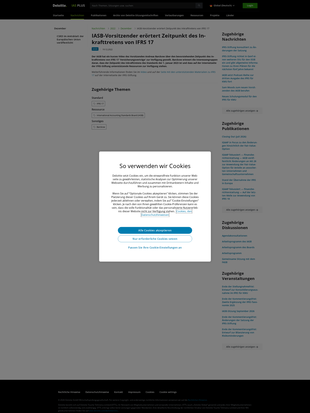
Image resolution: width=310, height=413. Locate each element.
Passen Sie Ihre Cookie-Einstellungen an (155, 247)
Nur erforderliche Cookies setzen (155, 238)
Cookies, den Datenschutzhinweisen (166, 212)
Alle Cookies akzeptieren (154, 230)
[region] (155, 206)
